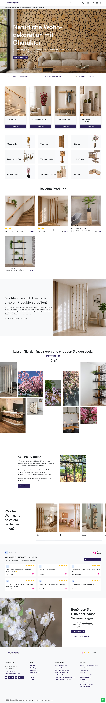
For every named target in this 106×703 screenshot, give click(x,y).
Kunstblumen (84, 682)
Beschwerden (59, 668)
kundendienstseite (87, 623)
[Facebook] (6, 677)
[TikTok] (55, 360)
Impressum (33, 675)
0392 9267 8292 (10, 671)
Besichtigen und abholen (62, 670)
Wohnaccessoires (85, 686)
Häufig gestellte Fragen (61, 672)
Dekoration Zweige (85, 677)
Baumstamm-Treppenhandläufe (89, 665)
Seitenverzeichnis (35, 672)
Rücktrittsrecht (59, 675)
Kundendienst (34, 670)
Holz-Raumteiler (85, 670)
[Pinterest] (16, 677)
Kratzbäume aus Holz (86, 675)
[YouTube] (19, 677)
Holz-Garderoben (26, 7)
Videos (32, 677)
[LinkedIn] (12, 677)
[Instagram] (50, 360)
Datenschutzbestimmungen (63, 679)
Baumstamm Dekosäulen (38, 7)
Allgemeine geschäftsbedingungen (65, 677)
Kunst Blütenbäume (16, 7)
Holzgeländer (8, 7)
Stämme (82, 672)
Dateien (32, 679)
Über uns (32, 665)
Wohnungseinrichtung (86, 684)
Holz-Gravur (83, 679)
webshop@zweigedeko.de (81, 636)
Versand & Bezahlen (61, 665)
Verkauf (82, 689)
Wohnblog (33, 668)
